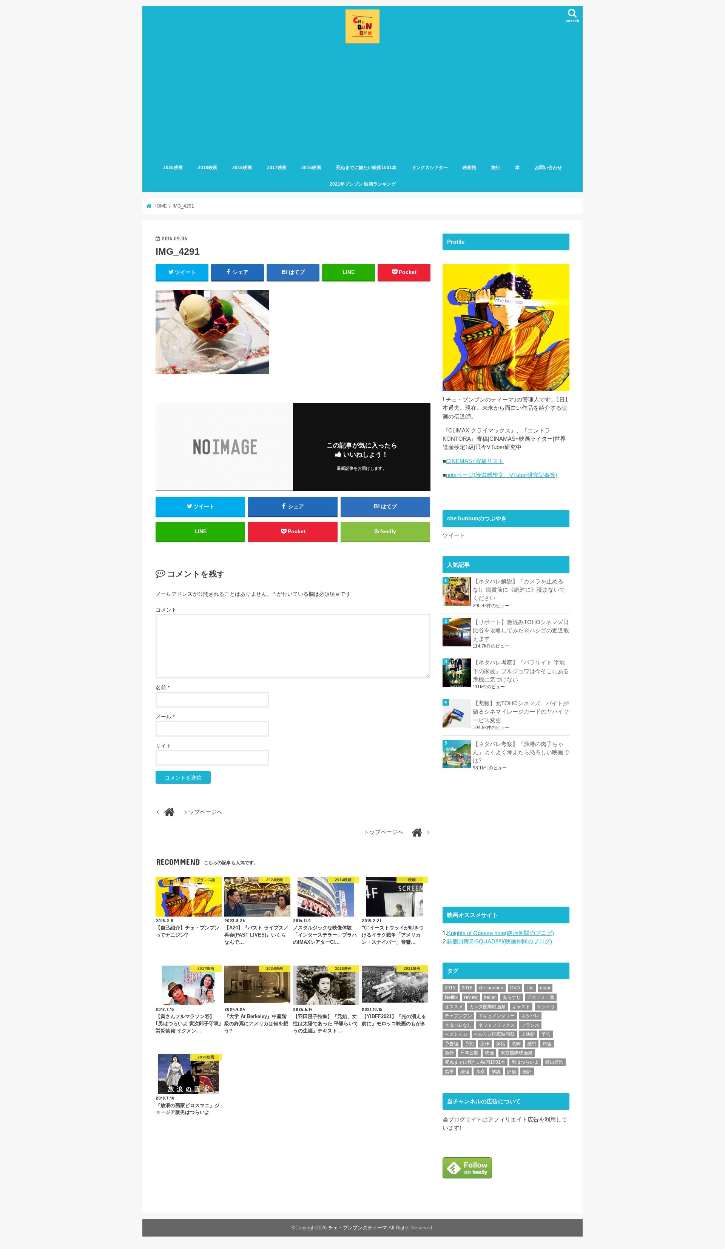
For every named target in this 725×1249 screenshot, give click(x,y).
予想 (469, 1043)
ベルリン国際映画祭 (494, 1034)
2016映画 (311, 167)
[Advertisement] (362, 102)
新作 (449, 1052)
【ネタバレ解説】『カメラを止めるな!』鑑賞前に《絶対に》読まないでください (519, 589)
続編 (464, 1071)
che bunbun (491, 988)
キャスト (521, 1006)
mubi (545, 988)
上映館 (528, 1034)
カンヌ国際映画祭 (487, 1006)
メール (165, 717)
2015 (450, 988)
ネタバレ (530, 1015)
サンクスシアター (430, 167)
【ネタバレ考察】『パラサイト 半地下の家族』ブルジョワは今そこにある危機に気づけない (521, 671)
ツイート (454, 535)
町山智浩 (554, 1062)
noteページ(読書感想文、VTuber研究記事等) (501, 475)
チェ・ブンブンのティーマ (357, 1228)
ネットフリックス (496, 1025)
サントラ (546, 1006)
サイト (163, 746)
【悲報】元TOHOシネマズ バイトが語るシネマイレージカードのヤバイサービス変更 (521, 711)
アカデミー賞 (540, 997)
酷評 (527, 1071)
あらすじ (512, 997)
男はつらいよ (525, 1062)
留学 (449, 1071)
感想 (531, 1043)
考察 (480, 1071)
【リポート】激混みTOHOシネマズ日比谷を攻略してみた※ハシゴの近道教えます (521, 630)
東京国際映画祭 (516, 1052)
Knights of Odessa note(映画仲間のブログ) (500, 933)
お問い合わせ (548, 167)
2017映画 (277, 167)
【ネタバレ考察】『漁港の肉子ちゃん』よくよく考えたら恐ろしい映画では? (521, 752)
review (471, 997)
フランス (530, 1025)
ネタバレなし (458, 1025)
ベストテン (456, 1034)
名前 (163, 687)
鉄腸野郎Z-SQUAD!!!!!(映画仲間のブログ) (499, 941)
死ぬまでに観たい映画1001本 (366, 167)
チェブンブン (458, 1015)
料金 (547, 1043)
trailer (490, 997)
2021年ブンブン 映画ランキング (363, 184)
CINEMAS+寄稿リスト (475, 461)
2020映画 (173, 167)
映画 (489, 1052)
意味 (516, 1043)
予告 (546, 1034)
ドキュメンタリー (496, 1015)
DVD (515, 988)
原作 (484, 1043)
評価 (511, 1071)
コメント (166, 610)
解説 (496, 1071)
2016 (467, 988)
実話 (500, 1043)
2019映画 (208, 167)
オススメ (454, 1006)
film (530, 988)
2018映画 (242, 167)
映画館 (469, 167)
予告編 (451, 1043)
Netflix (451, 997)
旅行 (495, 167)
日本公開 (469, 1052)
